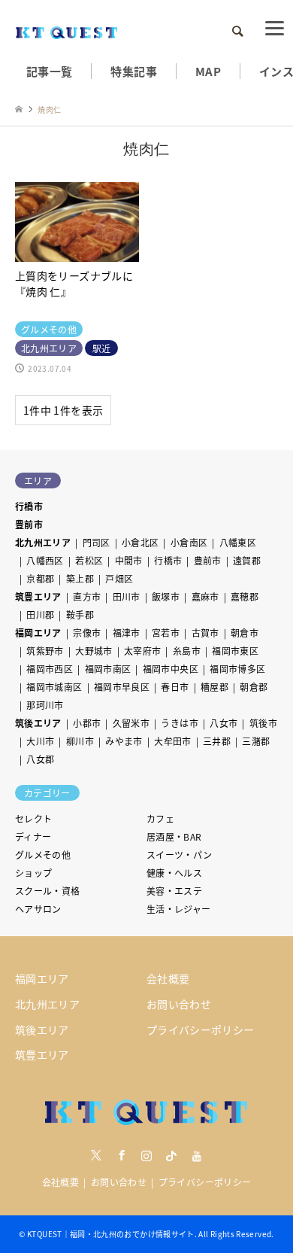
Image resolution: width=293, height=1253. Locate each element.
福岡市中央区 (170, 668)
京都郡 (40, 578)
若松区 (89, 560)
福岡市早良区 (122, 686)
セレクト (33, 818)
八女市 (223, 722)
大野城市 (93, 650)
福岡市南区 (108, 668)
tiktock (171, 1155)
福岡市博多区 (237, 668)
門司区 (96, 542)
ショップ (33, 872)
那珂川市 (44, 704)
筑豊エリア (38, 596)
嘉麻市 (205, 596)
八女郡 (40, 759)
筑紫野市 (44, 650)
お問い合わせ (178, 1003)
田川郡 (40, 614)
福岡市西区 (49, 668)
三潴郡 (256, 740)
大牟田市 (172, 740)
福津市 (126, 632)
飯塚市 (166, 596)
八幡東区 (237, 542)
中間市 (129, 560)
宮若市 (166, 632)
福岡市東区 (235, 650)
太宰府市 (142, 650)
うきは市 (179, 722)
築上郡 (80, 578)
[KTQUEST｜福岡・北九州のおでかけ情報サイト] (67, 31)
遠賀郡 (247, 560)
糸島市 (187, 650)
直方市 (87, 596)
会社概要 (167, 978)
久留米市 (131, 722)
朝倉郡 (253, 686)
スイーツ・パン (179, 854)
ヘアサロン (38, 908)
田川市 (126, 596)
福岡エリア (38, 632)
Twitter (96, 1155)
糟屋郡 (214, 686)
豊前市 (29, 524)
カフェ (160, 818)
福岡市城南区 (54, 686)
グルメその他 (43, 854)
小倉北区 (140, 542)
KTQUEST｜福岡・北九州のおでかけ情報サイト (111, 1233)
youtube (197, 1155)
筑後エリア (38, 722)
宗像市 (87, 632)
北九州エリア (43, 542)
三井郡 (217, 740)
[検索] (236, 31)
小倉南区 (189, 542)
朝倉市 (244, 632)
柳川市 (80, 740)
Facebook (121, 1155)
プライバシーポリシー (200, 1029)
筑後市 (263, 722)
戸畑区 (119, 578)
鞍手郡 (80, 614)
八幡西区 (44, 560)
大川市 (40, 740)
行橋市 (29, 506)
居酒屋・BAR (174, 836)
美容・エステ (174, 890)
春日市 (175, 686)
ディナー (33, 836)
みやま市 (123, 740)
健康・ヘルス (174, 872)
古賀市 (205, 632)
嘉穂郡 (244, 596)
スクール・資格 (47, 890)
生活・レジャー (178, 908)
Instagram (146, 1155)
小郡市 (87, 722)
